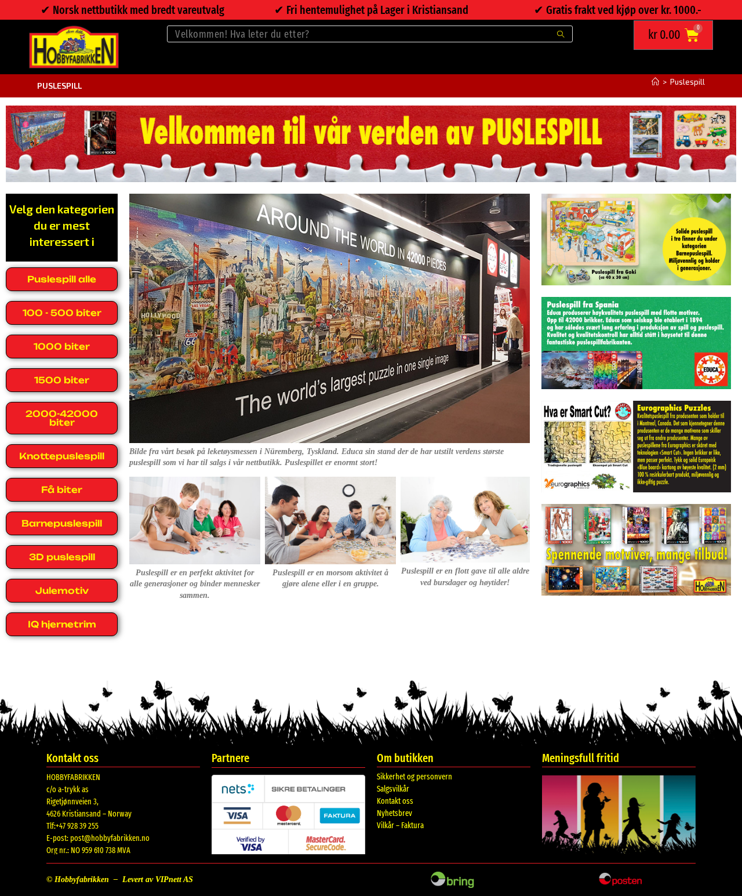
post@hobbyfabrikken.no (110, 838)
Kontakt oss (395, 801)
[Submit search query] (561, 34)
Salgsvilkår (393, 789)
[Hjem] (655, 81)
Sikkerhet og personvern (414, 777)
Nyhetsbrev (394, 813)
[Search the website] (370, 33)
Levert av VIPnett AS (157, 879)
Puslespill (687, 81)
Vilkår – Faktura (400, 825)
